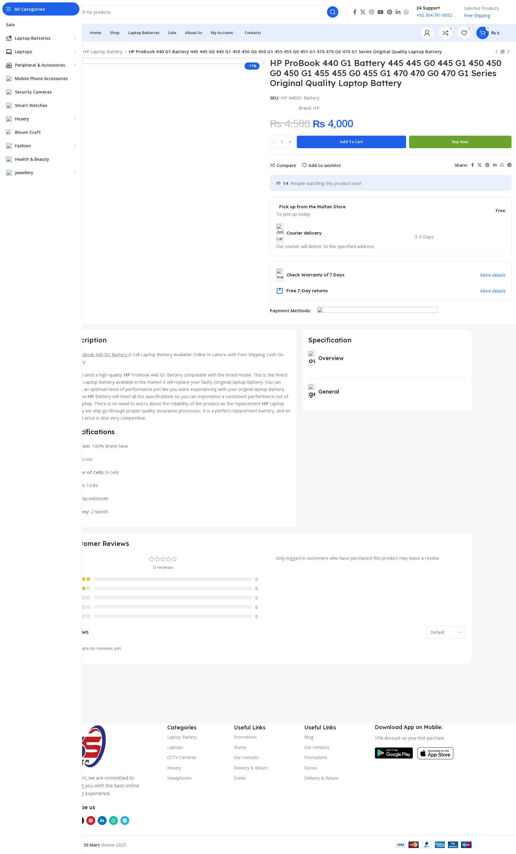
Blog (308, 737)
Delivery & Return (251, 768)
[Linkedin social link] (398, 11)
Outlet (240, 778)
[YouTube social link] (380, 11)
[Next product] (509, 52)
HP (316, 108)
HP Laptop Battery (103, 51)
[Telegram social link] (509, 165)
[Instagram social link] (371, 11)
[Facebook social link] (354, 11)
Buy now (460, 141)
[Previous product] (497, 52)
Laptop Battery (181, 737)
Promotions (245, 737)
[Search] (332, 12)
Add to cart (351, 141)
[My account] (427, 33)
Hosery (174, 768)
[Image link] (84, 745)
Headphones (179, 778)
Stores (240, 747)
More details (492, 275)
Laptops (175, 747)
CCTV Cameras (181, 757)
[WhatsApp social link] (406, 11)
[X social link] (362, 11)
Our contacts (246, 757)
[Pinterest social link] (389, 11)
